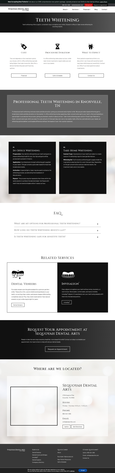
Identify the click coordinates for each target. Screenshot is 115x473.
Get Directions (77, 427)
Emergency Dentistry (38, 462)
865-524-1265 (67, 414)
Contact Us (91, 75)
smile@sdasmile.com (77, 5)
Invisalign (67, 302)
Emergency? (88, 5)
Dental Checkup (36, 452)
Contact (104, 9)
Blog (96, 9)
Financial (86, 9)
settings (72, 471)
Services (75, 9)
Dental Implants (36, 460)
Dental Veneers (18, 305)
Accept (83, 470)
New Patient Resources (64, 459)
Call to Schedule (57, 75)
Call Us (66, 427)
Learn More (103, 2)
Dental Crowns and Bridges (39, 455)
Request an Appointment (57, 349)
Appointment (100, 5)
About (65, 9)
